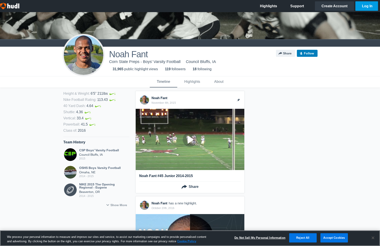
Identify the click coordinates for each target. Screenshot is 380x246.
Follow (309, 53)
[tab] (163, 81)
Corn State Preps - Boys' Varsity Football (145, 61)
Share (287, 53)
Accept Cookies (334, 237)
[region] (190, 238)
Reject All (302, 237)
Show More (118, 205)
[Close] (373, 238)
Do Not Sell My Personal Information (259, 237)
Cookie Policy (186, 241)
